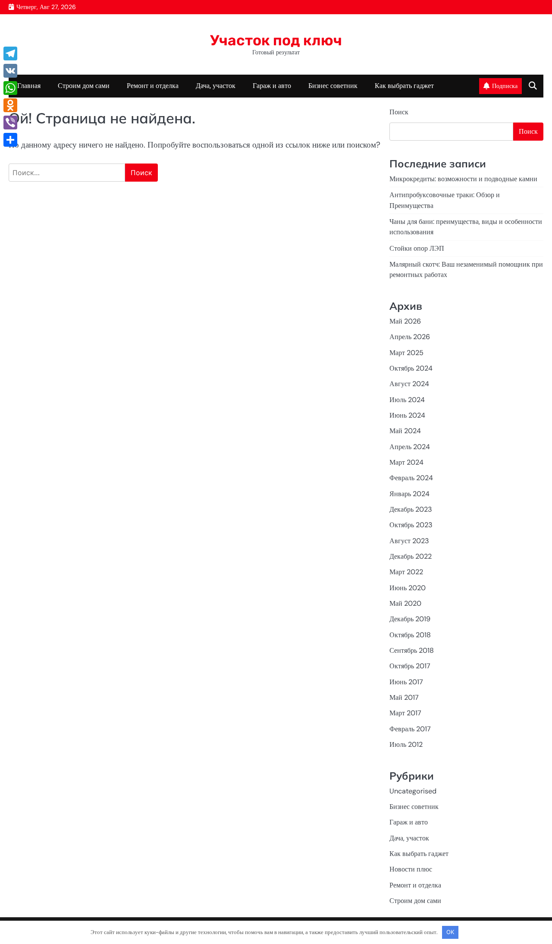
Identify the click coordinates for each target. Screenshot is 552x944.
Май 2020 (405, 603)
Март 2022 (406, 571)
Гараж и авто (272, 85)
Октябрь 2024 (411, 368)
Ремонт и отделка (153, 85)
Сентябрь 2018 (411, 650)
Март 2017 (405, 712)
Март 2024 (406, 462)
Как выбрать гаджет (404, 85)
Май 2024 (405, 430)
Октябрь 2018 (410, 634)
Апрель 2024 (409, 446)
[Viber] (10, 122)
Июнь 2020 (407, 587)
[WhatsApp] (10, 88)
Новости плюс (410, 869)
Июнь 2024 (407, 415)
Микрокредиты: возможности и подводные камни (463, 178)
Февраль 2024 (411, 477)
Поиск (398, 111)
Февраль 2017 (410, 728)
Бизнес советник (333, 85)
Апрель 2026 (409, 336)
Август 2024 (409, 383)
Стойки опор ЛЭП (416, 248)
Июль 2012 (406, 744)
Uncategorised (412, 791)
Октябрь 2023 (411, 524)
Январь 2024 (409, 493)
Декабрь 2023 (410, 509)
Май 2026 (405, 321)
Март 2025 (406, 352)
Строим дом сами (84, 85)
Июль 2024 (407, 399)
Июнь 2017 (406, 681)
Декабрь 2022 (410, 556)
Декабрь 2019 (409, 618)
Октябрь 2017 (409, 665)
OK (450, 931)
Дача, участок (215, 85)
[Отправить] (10, 139)
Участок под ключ (276, 40)
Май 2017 (404, 697)
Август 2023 (409, 540)
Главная (29, 85)
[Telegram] (10, 53)
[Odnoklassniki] (10, 105)
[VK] (10, 70)
